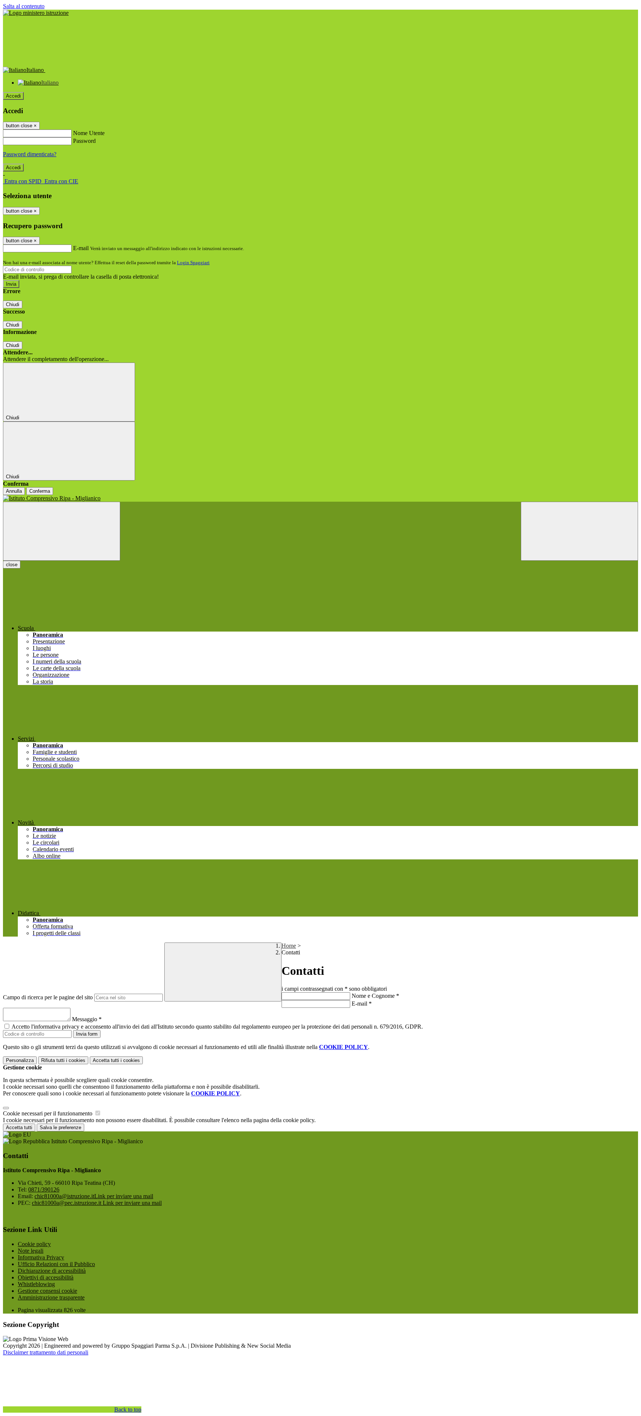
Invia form (87, 1034)
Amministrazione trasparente (51, 1297)
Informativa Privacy (41, 1257)
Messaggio (87, 1019)
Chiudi (12, 304)
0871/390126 (43, 1189)
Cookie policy (34, 1244)
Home (289, 946)
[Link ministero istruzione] (36, 13)
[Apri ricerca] (579, 531)
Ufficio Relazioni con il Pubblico (56, 1264)
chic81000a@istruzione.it (93, 1196)
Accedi (13, 96)
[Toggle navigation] (61, 531)
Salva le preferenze (60, 1127)
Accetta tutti (116, 1060)
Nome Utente (89, 133)
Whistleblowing (36, 1284)
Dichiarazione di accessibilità (52, 1271)
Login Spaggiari (193, 262)
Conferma (39, 491)
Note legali (30, 1251)
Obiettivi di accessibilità (45, 1277)
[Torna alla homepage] (320, 498)
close (11, 564)
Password (84, 141)
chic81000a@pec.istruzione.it (97, 1203)
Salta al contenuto (24, 6)
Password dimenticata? (29, 154)
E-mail (81, 248)
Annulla (14, 491)
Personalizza (20, 1060)
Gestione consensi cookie (47, 1291)
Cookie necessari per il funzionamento (48, 1113)
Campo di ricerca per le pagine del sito (48, 997)
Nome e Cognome (375, 996)
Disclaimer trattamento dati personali (45, 1352)
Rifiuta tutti (63, 1060)
